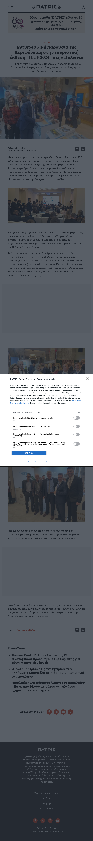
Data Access (46, 462)
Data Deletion (33, 462)
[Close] (88, 379)
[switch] (76, 418)
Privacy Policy (60, 462)
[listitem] (46, 412)
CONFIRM (29, 453)
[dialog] (46, 420)
